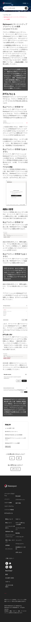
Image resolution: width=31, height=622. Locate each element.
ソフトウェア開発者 (9, 509)
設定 (25, 115)
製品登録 (18, 533)
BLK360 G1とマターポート (11, 431)
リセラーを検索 (8, 502)
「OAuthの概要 (18, 62)
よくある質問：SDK (9, 428)
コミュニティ (19, 540)
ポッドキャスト (9, 549)
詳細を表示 (8, 446)
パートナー (7, 499)
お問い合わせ (15, 469)
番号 (19, 458)
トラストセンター (20, 536)
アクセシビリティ (20, 543)
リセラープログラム (9, 506)
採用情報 (7, 545)
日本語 (25, 3)
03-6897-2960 (9, 578)
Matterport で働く (9, 531)
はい (12, 458)
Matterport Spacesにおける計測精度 (13, 434)
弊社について (8, 522)
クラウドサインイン (20, 499)
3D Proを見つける (8, 513)
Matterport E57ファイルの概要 (12, 443)
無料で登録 (18, 503)
